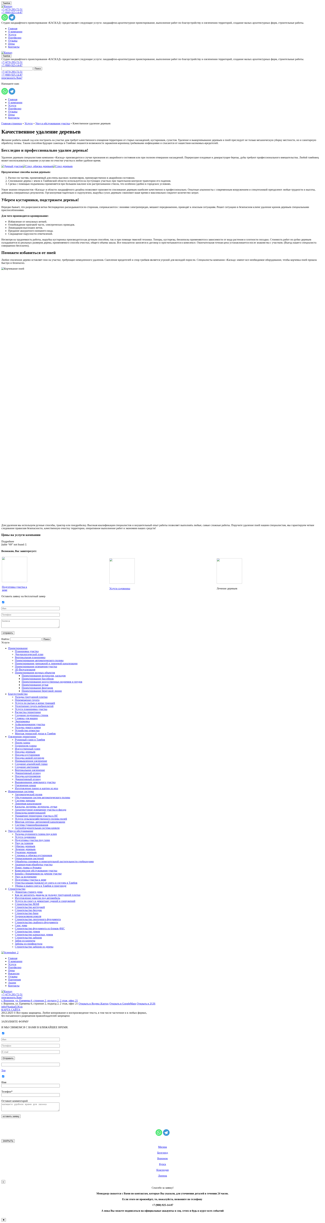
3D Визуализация (25, 669)
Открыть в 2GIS (146, 1003)
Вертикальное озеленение (30, 770)
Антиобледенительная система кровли (37, 828)
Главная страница (11, 123)
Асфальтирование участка (30, 724)
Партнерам (14, 979)
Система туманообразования (31, 824)
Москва (162, 1146)
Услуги (12, 34)
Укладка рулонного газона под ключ (36, 834)
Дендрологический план (29, 654)
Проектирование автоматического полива (39, 660)
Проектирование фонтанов (37, 687)
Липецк (162, 1175)
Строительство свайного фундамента (36, 922)
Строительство (16, 888)
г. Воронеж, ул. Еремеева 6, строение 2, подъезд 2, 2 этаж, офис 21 (39, 1000)
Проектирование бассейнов (38, 678)
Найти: (5, 639)
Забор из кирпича (25, 940)
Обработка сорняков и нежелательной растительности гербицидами (54, 861)
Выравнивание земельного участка (35, 782)
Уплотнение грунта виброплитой (34, 706)
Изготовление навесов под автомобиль (37, 898)
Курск (162, 1164)
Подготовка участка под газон (32, 840)
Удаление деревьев (26, 852)
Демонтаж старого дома (28, 891)
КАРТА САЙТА (10, 1009)
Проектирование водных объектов (35, 672)
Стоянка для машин (26, 718)
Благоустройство (18, 693)
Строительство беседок (28, 910)
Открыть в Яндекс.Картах (94, 1003)
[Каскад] (6, 6)
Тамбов (6, 3)
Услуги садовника (119, 588)
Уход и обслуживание (20, 831)
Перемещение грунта (27, 700)
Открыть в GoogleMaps (122, 1003)
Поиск (38, 68)
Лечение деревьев (25, 849)
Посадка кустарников (27, 754)
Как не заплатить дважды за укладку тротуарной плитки (47, 895)
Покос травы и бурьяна (28, 867)
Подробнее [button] (7, 541)
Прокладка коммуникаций (30, 812)
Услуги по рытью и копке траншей (35, 703)
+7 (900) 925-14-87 (12, 12)
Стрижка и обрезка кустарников (33, 855)
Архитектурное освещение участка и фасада (40, 809)
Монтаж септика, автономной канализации (40, 821)
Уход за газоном (24, 843)
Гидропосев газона (26, 745)
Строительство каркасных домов (34, 934)
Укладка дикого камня (28, 727)
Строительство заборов (28, 937)
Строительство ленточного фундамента (38, 919)
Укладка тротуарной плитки (31, 697)
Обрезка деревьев (25, 846)
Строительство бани (26, 913)
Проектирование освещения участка (36, 666)
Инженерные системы (21, 791)
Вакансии (13, 973)
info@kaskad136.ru (12, 1006)
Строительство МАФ (27, 904)
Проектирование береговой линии (42, 690)
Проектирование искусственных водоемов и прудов (52, 681)
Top (3, 1070)
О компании (15, 31)
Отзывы (12, 40)
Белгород (162, 1152)
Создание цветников (27, 767)
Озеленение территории (22, 736)
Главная (12, 28)
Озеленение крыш (25, 785)
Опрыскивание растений (29, 858)
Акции (12, 982)
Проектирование (18, 648)
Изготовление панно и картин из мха (36, 788)
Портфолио (14, 37)
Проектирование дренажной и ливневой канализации (46, 663)
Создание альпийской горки (31, 764)
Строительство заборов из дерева (34, 946)
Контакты (13, 46)
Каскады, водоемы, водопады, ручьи (36, 806)
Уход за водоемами (26, 876)
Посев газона (22, 742)
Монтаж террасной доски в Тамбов (35, 733)
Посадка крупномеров (28, 776)
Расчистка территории (28, 712)
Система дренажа (25, 800)
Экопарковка (22, 721)
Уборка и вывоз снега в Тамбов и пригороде (40, 885)
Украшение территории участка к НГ (36, 815)
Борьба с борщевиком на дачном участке (38, 873)
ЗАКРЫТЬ (8, 1141)
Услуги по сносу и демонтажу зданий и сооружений (45, 901)
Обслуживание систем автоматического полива (42, 797)
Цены (11, 43)
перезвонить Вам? (11, 77)
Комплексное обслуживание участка (36, 870)
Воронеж (162, 1158)
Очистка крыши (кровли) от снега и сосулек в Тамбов (46, 882)
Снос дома (21, 925)
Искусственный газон (27, 748)
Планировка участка (27, 651)
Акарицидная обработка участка (33, 864)
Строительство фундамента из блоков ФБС (40, 928)
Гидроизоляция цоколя (28, 916)
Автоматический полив (28, 794)
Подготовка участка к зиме (30, 879)
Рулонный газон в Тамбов (30, 739)
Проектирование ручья (35, 684)
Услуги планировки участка (31, 709)
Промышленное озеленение (31, 760)
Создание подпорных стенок (31, 715)
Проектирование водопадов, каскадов (44, 675)
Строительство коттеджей (30, 907)
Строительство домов (27, 931)
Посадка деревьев (25, 751)
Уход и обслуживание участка (52, 123)
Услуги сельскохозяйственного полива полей (41, 818)
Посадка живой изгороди (29, 757)
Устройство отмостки (27, 730)
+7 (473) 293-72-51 (12, 9)
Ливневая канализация (28, 803)
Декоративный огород (28, 773)
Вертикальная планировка (30, 657)
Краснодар (162, 1170)
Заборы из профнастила (28, 943)
